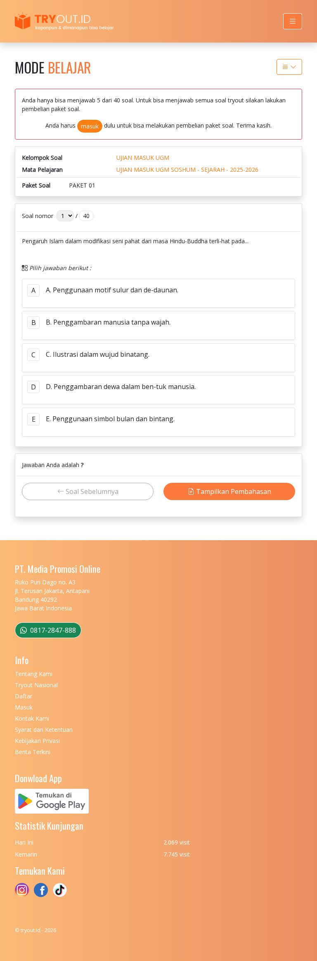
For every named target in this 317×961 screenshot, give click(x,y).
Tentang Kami (33, 674)
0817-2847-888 (52, 630)
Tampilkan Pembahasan (232, 491)
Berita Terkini (32, 752)
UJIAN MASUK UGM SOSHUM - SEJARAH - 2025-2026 (187, 169)
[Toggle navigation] (292, 21)
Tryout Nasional (36, 685)
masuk (90, 126)
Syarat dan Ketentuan (44, 729)
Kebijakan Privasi (37, 741)
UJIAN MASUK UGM (142, 157)
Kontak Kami (32, 718)
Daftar (23, 696)
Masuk (24, 707)
